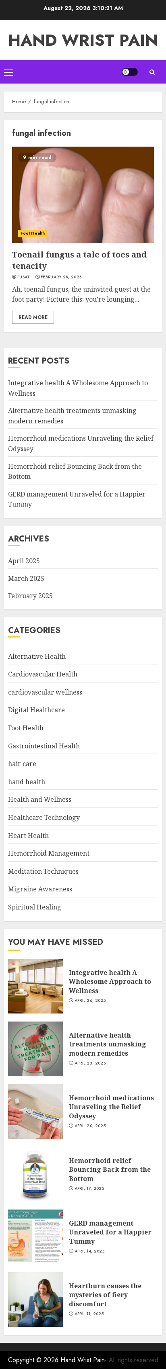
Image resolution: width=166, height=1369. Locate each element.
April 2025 (24, 560)
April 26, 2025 (90, 1000)
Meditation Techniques (43, 871)
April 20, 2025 (90, 1126)
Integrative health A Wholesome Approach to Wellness (110, 981)
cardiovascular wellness (45, 692)
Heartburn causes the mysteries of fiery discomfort (105, 1294)
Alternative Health (37, 656)
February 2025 (30, 595)
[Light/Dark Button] (130, 72)
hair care (22, 763)
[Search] (152, 72)
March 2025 (26, 578)
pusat (23, 277)
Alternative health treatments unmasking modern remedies (107, 1044)
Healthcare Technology (44, 817)
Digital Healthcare (36, 709)
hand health (26, 781)
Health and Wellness (39, 799)
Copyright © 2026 (34, 1360)
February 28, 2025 (61, 277)
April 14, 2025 (89, 1251)
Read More (33, 317)
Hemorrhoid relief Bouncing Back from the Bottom (110, 1169)
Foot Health (33, 233)
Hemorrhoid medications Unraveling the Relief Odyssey (111, 1106)
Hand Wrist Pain (83, 40)
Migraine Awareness (40, 889)
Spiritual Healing (34, 907)
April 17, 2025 (89, 1188)
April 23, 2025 (90, 1063)
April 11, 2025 (89, 1314)
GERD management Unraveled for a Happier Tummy (110, 1232)
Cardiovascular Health (42, 674)
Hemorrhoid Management (48, 853)
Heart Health (28, 835)
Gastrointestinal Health (44, 746)
